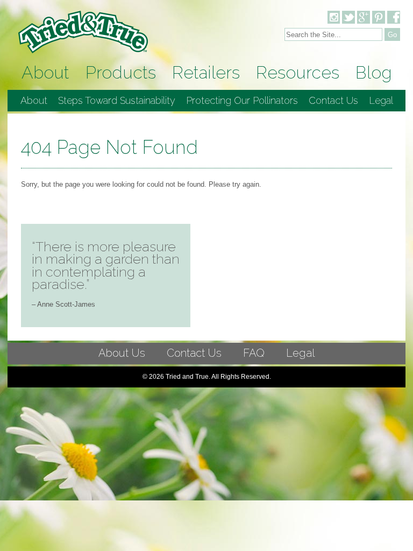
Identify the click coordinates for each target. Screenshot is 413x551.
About (45, 72)
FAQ (254, 353)
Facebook (393, 17)
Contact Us (333, 100)
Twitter (348, 17)
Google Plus (363, 17)
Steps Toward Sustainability (116, 100)
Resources (297, 72)
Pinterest (378, 17)
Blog (373, 72)
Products (121, 72)
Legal (381, 100)
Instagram (333, 17)
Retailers (206, 72)
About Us (121, 353)
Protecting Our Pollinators (242, 100)
